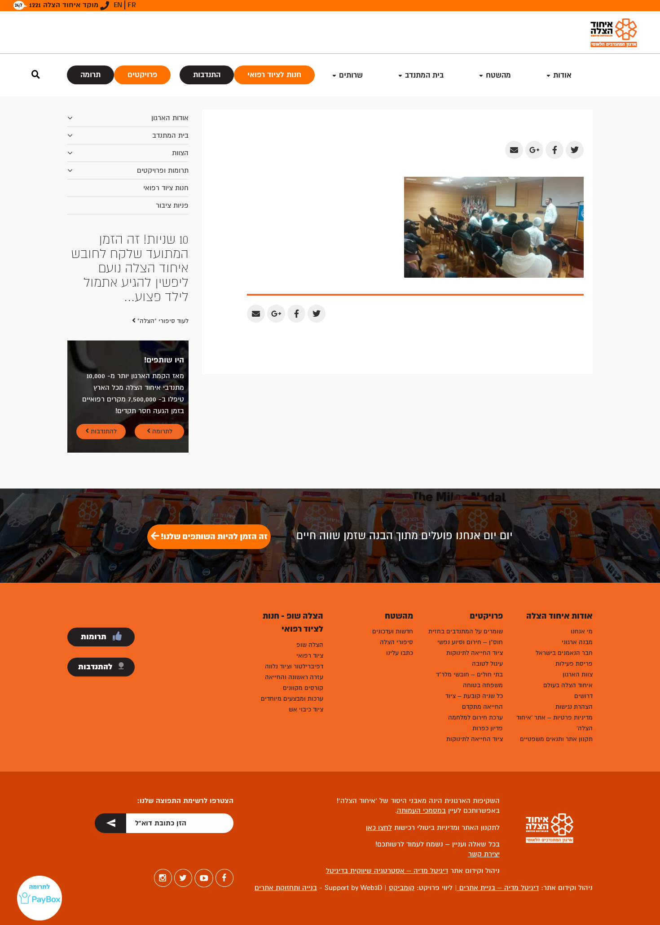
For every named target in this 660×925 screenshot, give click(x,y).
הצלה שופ (309, 587)
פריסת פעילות (574, 606)
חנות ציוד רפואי (166, 187)
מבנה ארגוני (577, 585)
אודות (562, 75)
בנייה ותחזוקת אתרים (286, 830)
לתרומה (161, 374)
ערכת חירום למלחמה (475, 660)
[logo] (614, 32)
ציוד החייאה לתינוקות (474, 595)
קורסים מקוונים (303, 630)
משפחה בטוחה (483, 628)
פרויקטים (142, 74)
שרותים (351, 75)
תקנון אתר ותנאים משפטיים (556, 681)
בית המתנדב (170, 135)
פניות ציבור (172, 205)
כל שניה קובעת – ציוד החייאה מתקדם (474, 644)
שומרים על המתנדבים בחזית (465, 574)
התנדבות (206, 74)
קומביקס (401, 830)
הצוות (180, 152)
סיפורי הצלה (396, 585)
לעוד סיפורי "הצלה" (162, 263)
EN (118, 4)
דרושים (583, 638)
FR (132, 4)
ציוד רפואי (309, 598)
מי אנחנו (582, 574)
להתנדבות (103, 374)
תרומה (90, 74)
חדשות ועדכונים (392, 574)
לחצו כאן (379, 770)
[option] (128, 239)
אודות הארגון (170, 117)
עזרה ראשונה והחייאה (294, 620)
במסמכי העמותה (421, 753)
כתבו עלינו (399, 595)
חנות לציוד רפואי (274, 74)
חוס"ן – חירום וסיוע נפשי (470, 585)
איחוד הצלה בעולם (568, 628)
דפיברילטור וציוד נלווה (294, 609)
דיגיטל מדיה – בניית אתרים (498, 830)
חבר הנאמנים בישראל (564, 595)
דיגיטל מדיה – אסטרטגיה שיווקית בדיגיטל (387, 813)
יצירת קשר (484, 796)
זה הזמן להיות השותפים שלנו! (213, 479)
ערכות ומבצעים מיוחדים (292, 641)
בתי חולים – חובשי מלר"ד (469, 617)
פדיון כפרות (487, 671)
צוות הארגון (578, 617)
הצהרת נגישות (574, 649)
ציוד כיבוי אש (306, 652)
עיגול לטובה (487, 606)
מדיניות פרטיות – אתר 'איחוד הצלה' (554, 665)
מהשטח (498, 75)
